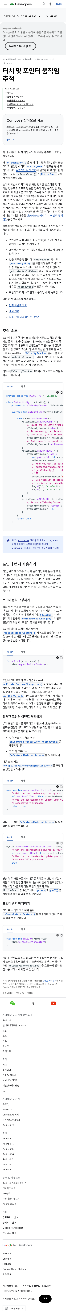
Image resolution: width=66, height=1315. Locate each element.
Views (54, 16)
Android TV (8, 1125)
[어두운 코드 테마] (57, 392)
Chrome (7, 1258)
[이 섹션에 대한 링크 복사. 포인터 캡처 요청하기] (33, 600)
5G (4, 1090)
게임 (5, 1064)
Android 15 (8, 1148)
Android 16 (8, 1143)
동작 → (10, 139)
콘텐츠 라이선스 (49, 980)
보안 (5, 1030)
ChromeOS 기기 (11, 1114)
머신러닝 (7, 1070)
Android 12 (8, 1164)
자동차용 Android (11, 1119)
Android (7, 1020)
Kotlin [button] (10, 386)
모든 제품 (7, 1274)
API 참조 (6, 1193)
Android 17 (8, 1138)
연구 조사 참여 (9, 1232)
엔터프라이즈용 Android (14, 1025)
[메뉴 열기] (5, 4)
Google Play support (13, 1227)
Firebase (7, 1263)
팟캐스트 (7, 1051)
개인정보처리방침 (11, 1085)
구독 (45, 1298)
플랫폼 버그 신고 (10, 1217)
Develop (9, 16)
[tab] (10, 386)
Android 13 (8, 1159)
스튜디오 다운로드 (11, 1198)
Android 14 (8, 1154)
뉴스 (5, 1041)
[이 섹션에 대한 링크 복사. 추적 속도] (21, 331)
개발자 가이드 (9, 1188)
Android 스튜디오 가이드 (14, 1183)
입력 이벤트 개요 (18, 305)
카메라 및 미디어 (10, 1080)
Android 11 (8, 1169)
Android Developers (12, 59)
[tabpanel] (33, 460)
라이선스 (26, 1286)
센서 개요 (14, 311)
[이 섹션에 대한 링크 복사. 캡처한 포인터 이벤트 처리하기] (45, 717)
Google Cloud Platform (14, 1269)
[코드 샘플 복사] (61, 392)
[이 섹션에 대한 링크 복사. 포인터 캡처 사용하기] (39, 565)
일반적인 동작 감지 (26, 170)
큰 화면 (6, 1104)
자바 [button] (23, 386)
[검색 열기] (44, 4)
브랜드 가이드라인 (42, 1286)
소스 (5, 1035)
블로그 (6, 1046)
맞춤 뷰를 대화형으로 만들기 (24, 317)
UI (43, 16)
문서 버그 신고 (9, 1222)
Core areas (29, 16)
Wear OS (7, 1109)
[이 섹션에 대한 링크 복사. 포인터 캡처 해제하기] (33, 904)
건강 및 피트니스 (10, 1075)
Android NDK (9, 1203)
